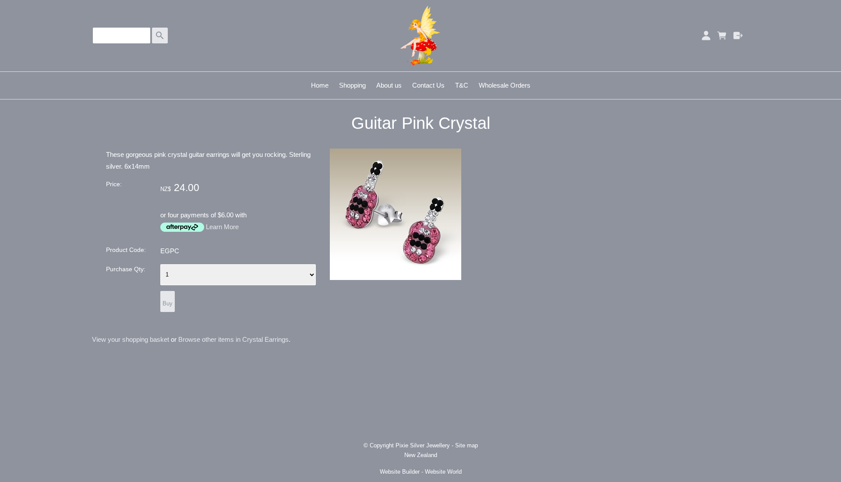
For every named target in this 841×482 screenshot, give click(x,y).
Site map (466, 446)
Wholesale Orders (504, 85)
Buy (168, 303)
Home (320, 85)
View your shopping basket (130, 339)
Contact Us (428, 85)
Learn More (222, 226)
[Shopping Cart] (722, 35)
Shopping (352, 85)
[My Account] (706, 35)
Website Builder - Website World (421, 472)
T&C (461, 85)
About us (389, 85)
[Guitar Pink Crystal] (395, 277)
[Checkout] (738, 35)
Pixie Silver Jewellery (423, 446)
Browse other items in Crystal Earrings (233, 339)
